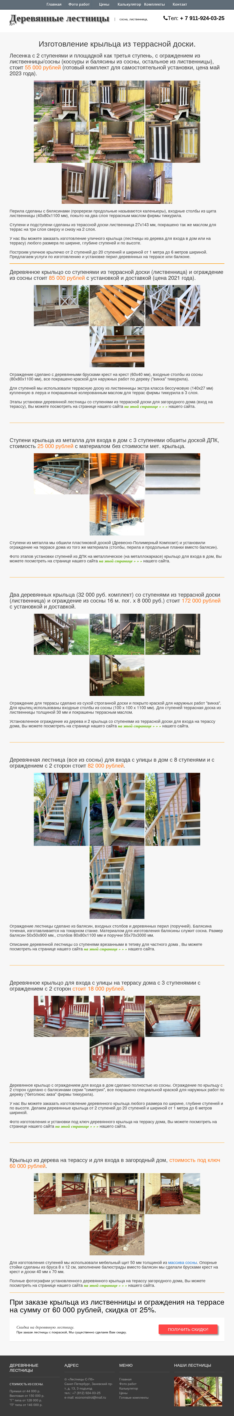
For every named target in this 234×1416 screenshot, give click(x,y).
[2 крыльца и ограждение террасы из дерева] (61, 633)
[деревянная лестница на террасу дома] (61, 304)
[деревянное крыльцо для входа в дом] (61, 1015)
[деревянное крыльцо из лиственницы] (61, 100)
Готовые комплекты (134, 1397)
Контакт (180, 4)
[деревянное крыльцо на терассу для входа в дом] (61, 1193)
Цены (104, 4)
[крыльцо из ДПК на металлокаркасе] (61, 473)
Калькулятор (129, 4)
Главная (54, 4)
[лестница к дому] (61, 808)
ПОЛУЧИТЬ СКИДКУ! (188, 1329)
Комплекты (154, 4)
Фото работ (79, 4)
